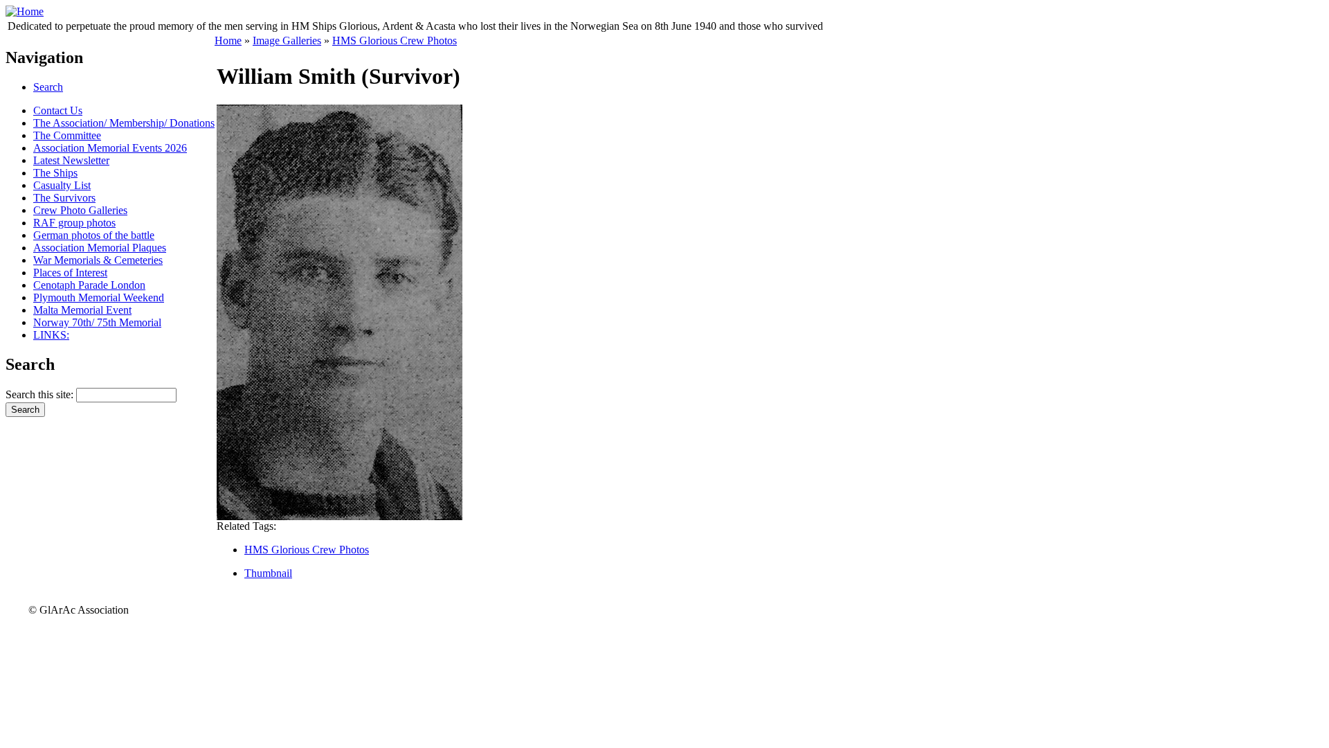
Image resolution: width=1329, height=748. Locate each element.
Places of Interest (70, 272)
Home (228, 40)
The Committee (67, 135)
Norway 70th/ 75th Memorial (97, 322)
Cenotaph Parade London (89, 285)
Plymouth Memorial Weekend (98, 297)
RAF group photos (74, 223)
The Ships (55, 173)
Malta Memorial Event (82, 310)
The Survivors (64, 198)
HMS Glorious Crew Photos (394, 40)
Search (48, 87)
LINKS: (51, 335)
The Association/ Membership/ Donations (124, 123)
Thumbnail (268, 573)
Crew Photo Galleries (80, 210)
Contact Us (57, 110)
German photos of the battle (93, 235)
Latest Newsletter (71, 160)
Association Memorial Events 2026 (110, 148)
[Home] (25, 11)
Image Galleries (287, 40)
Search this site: (41, 394)
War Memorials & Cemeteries (98, 260)
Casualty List (62, 185)
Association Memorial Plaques (99, 247)
